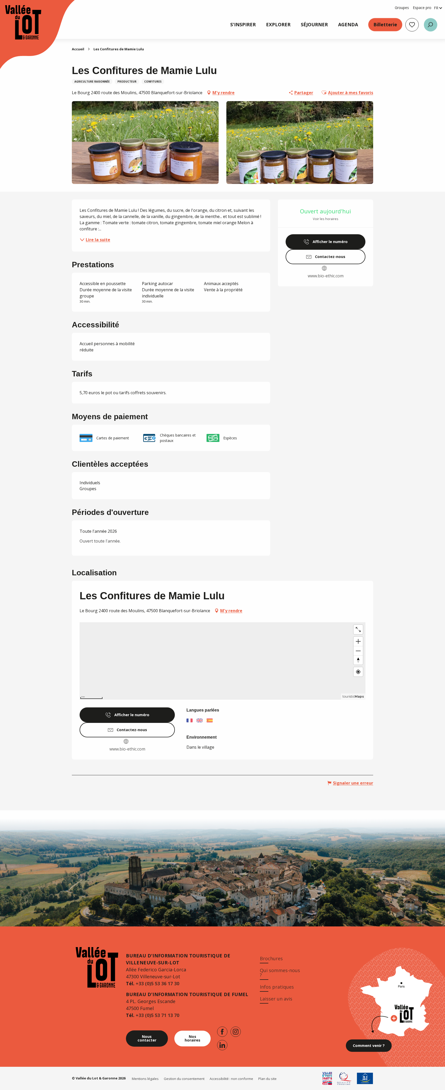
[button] (430, 24)
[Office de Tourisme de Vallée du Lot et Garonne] (18, 22)
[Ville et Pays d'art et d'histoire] (327, 1078)
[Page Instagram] (235, 1032)
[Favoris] (412, 24)
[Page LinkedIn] (222, 1045)
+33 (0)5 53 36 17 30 (157, 983)
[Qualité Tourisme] (344, 1078)
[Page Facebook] (222, 1032)
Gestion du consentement (184, 1078)
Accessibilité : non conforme (231, 1078)
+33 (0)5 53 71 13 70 (157, 1015)
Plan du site (267, 1078)
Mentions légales (145, 1078)
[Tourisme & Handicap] (365, 1078)
